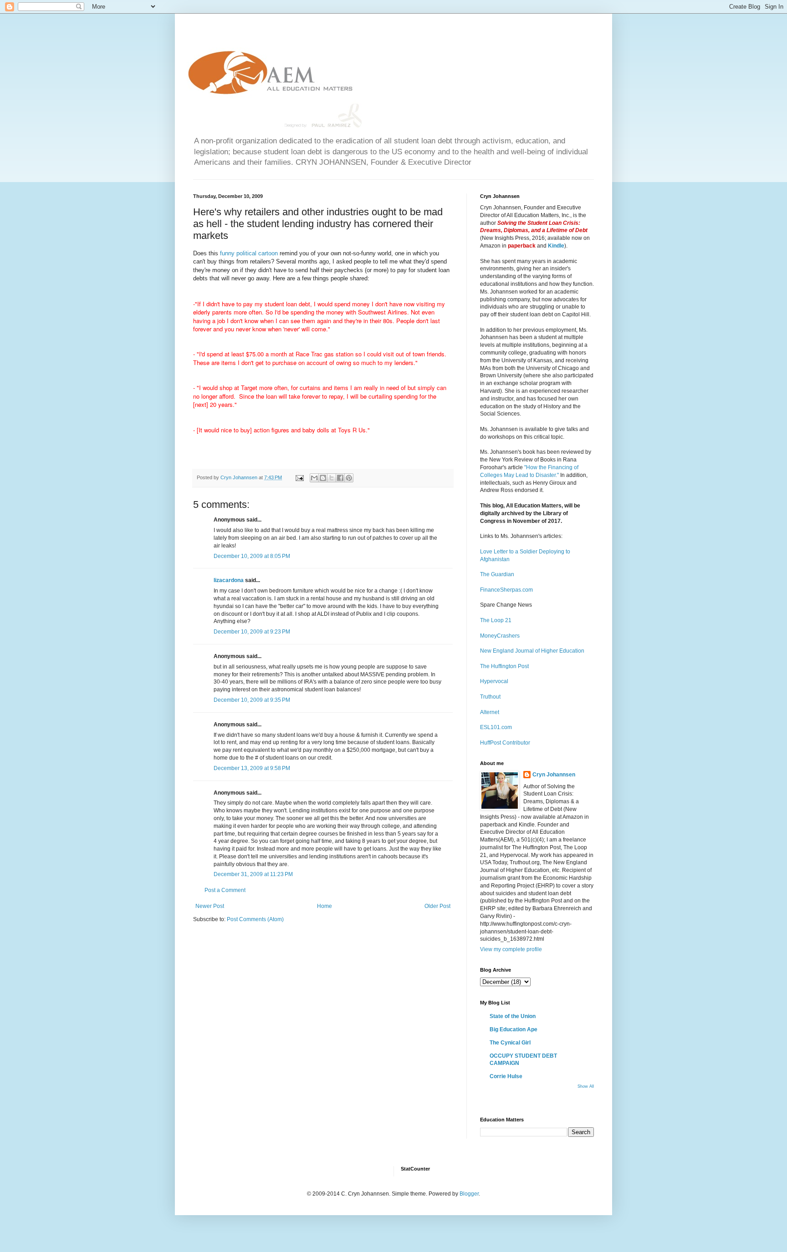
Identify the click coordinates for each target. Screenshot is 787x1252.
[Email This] (314, 477)
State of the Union (513, 1016)
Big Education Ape (513, 1029)
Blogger (469, 1194)
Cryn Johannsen (553, 774)
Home (324, 906)
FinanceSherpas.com (506, 590)
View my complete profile (511, 949)
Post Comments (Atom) (255, 919)
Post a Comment (224, 890)
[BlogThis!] (322, 477)
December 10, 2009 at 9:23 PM (252, 632)
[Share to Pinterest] (348, 477)
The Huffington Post (504, 666)
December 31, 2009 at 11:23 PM (253, 874)
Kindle (556, 246)
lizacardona (229, 580)
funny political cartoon (249, 253)
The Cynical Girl (510, 1042)
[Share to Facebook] (340, 477)
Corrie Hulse (506, 1076)
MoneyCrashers (500, 636)
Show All (585, 1086)
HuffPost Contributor (505, 743)
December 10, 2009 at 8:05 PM (252, 556)
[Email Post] (299, 477)
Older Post (437, 906)
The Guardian (497, 574)
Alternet (489, 712)
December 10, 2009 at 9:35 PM (252, 700)
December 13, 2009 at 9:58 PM (252, 768)
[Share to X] (331, 477)
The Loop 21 (495, 620)
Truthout (490, 697)
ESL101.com (496, 727)
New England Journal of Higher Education (532, 651)
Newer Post (209, 906)
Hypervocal (494, 681)
